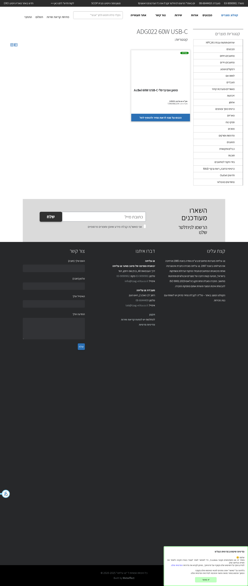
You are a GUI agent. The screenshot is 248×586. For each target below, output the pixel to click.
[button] (5, 494)
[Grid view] (12, 45)
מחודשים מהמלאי (226, 182)
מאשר (206, 579)
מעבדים (231, 82)
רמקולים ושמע (227, 69)
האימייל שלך (78, 296)
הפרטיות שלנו (177, 565)
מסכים (231, 129)
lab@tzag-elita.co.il (137, 305)
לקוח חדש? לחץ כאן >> (55, 3)
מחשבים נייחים (227, 56)
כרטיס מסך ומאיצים (225, 109)
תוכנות (231, 155)
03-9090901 (142, 276)
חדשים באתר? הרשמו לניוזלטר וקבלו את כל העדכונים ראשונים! (162, 3)
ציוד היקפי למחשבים (225, 162)
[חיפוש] (76, 15)
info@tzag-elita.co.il (136, 281)
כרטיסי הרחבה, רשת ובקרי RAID (219, 169)
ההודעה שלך (78, 314)
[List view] (16, 45)
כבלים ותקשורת (227, 149)
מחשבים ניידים (227, 62)
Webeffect (128, 578)
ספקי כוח (230, 122)
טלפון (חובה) (78, 278)
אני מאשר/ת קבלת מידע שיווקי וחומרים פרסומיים (115, 227)
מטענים (231, 142)
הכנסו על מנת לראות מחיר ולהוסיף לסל (161, 117)
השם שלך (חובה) (76, 261)
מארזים (231, 115)
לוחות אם (230, 76)
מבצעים (231, 49)
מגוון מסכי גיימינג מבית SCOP (99, 3)
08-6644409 (142, 300)
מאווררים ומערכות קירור (223, 89)
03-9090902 (123, 276)
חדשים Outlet (227, 175)
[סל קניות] (15, 15)
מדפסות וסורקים (227, 135)
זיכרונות (231, 95)
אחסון (232, 102)
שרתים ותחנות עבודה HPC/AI (220, 42)
